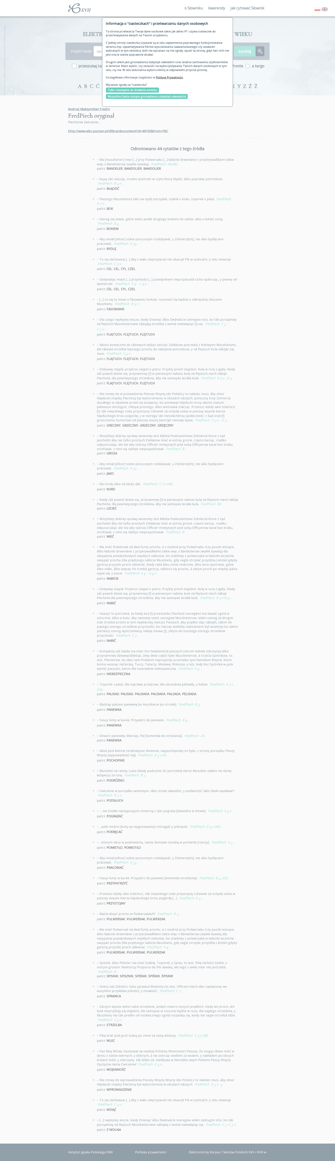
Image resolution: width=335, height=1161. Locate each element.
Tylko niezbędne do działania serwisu (132, 90)
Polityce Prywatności (169, 77)
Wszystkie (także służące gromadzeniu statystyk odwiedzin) (147, 96)
